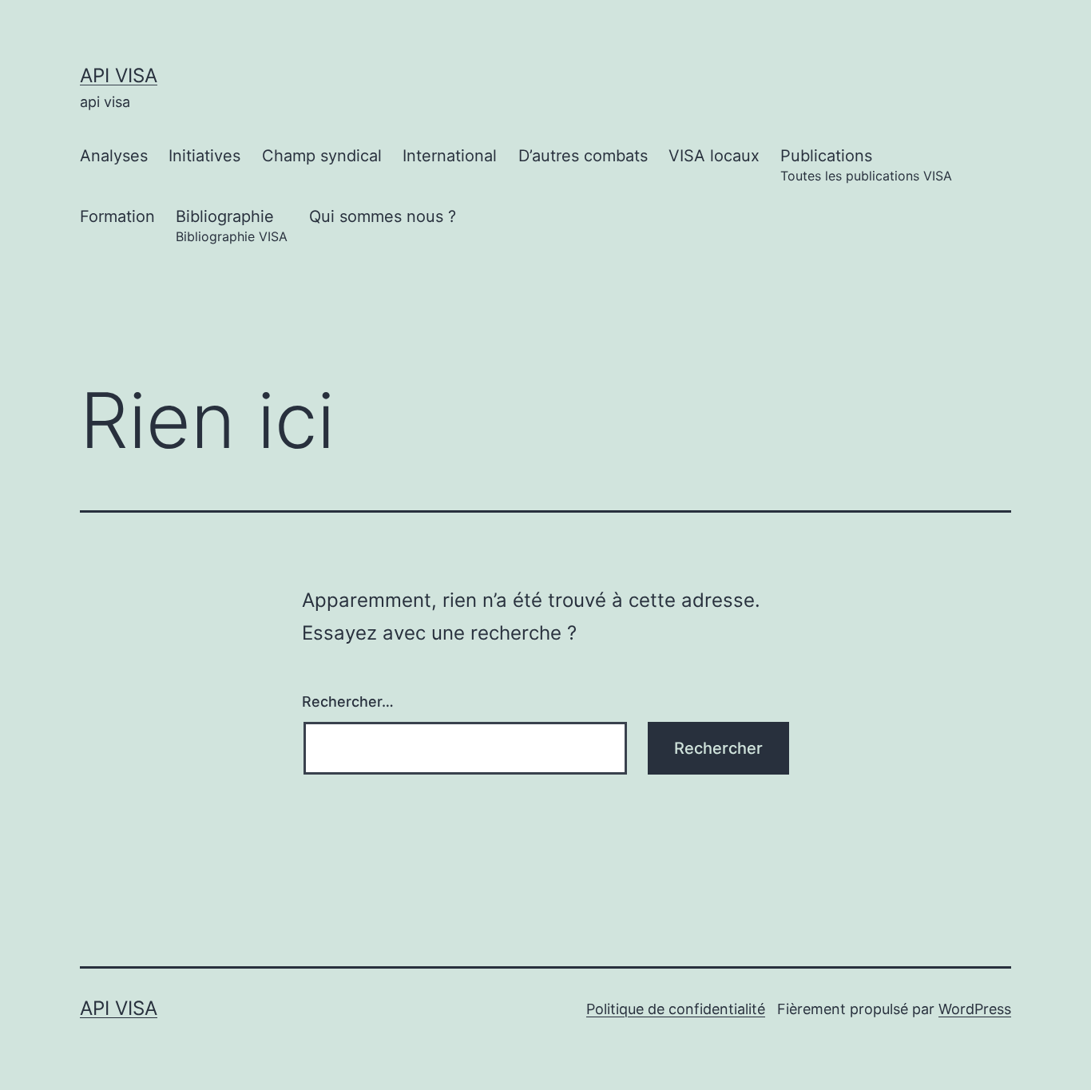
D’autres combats (583, 155)
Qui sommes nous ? (382, 216)
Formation (117, 216)
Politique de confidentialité (675, 1009)
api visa (118, 75)
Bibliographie (232, 225)
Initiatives (204, 155)
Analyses (114, 155)
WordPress (974, 1009)
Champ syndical (322, 155)
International (450, 155)
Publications (866, 165)
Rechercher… (348, 701)
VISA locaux (714, 155)
